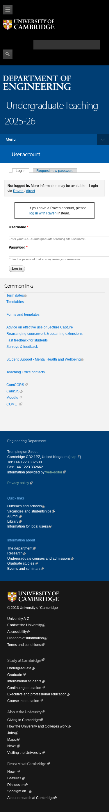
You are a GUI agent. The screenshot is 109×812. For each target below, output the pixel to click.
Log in (22, 170)
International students (24, 681)
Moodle (12, 398)
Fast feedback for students (27, 340)
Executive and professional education (37, 694)
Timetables (15, 302)
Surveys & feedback (22, 347)
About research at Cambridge (30, 798)
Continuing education (24, 688)
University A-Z (18, 618)
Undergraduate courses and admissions (39, 558)
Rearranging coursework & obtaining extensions (44, 334)
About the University (24, 711)
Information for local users (27, 526)
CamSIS (12, 391)
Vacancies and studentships (29, 511)
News (11, 746)
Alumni (12, 516)
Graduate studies (20, 563)
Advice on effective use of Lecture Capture (39, 327)
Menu (11, 139)
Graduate (14, 675)
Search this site (17, 44)
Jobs (11, 733)
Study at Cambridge (24, 660)
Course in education (23, 701)
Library (12, 521)
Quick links (15, 498)
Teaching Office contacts (25, 372)
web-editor (53, 472)
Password (18, 247)
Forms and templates (23, 315)
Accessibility (17, 631)
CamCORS (15, 385)
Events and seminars (23, 568)
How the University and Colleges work (37, 726)
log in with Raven (43, 213)
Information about (21, 540)
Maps (11, 739)
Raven (18, 191)
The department (19, 548)
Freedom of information (25, 638)
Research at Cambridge (26, 763)
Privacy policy (18, 483)
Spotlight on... (18, 791)
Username (18, 227)
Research (15, 553)
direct (30, 191)
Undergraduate (19, 668)
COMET (12, 404)
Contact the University (24, 625)
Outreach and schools (24, 506)
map (72, 457)
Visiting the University (24, 752)
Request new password (55, 170)
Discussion (16, 785)
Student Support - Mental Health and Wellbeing (43, 359)
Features (14, 778)
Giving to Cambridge (23, 720)
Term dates (15, 295)
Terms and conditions (24, 644)
